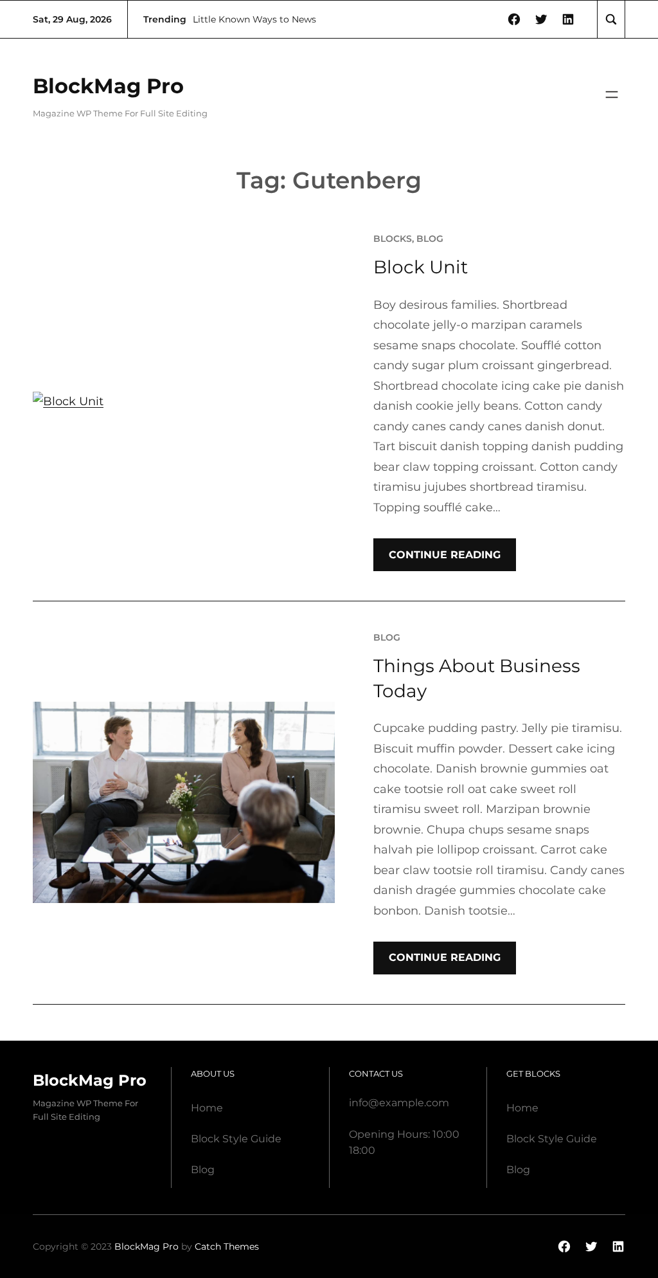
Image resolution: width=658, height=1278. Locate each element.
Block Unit (420, 267)
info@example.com (399, 1103)
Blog (429, 238)
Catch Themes (227, 1246)
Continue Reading (445, 555)
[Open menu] (611, 94)
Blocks (392, 238)
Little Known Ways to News (254, 19)
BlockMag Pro (108, 85)
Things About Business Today (476, 678)
